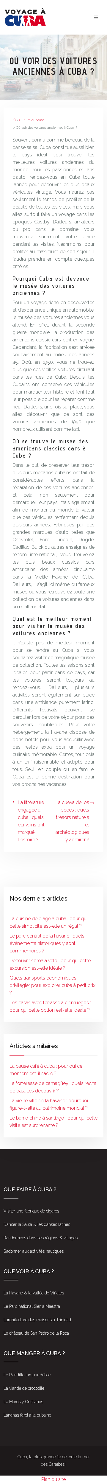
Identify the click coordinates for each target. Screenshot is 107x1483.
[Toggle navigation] (96, 17)
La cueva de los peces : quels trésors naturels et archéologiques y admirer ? (72, 821)
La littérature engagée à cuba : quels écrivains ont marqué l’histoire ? (31, 821)
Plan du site (53, 1479)
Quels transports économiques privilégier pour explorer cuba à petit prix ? (52, 985)
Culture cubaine (31, 120)
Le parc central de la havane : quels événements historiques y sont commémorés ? (47, 943)
